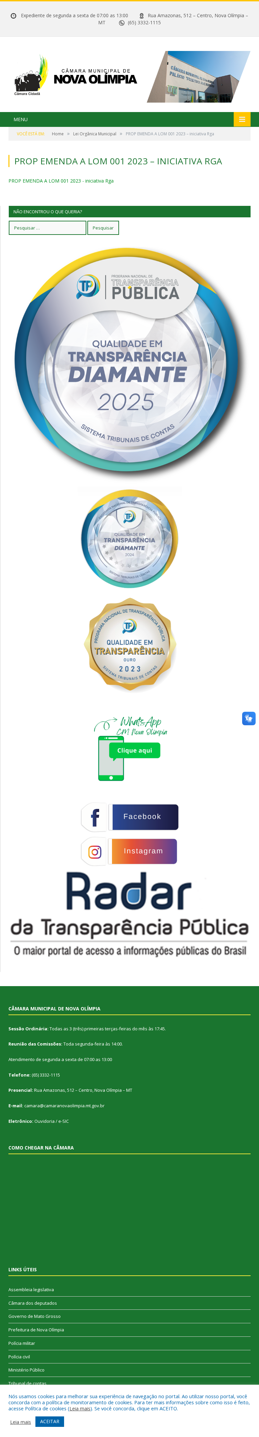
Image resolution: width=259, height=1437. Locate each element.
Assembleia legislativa (31, 1289)
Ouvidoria (44, 1121)
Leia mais (79, 1408)
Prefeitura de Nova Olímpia (36, 1330)
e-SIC (63, 1121)
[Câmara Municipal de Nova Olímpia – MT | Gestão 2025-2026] (129, 75)
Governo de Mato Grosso (34, 1316)
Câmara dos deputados (32, 1303)
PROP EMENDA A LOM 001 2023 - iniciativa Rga (61, 181)
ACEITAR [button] (49, 1421)
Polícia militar (21, 1343)
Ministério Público (26, 1370)
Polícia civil (19, 1357)
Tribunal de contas (27, 1383)
